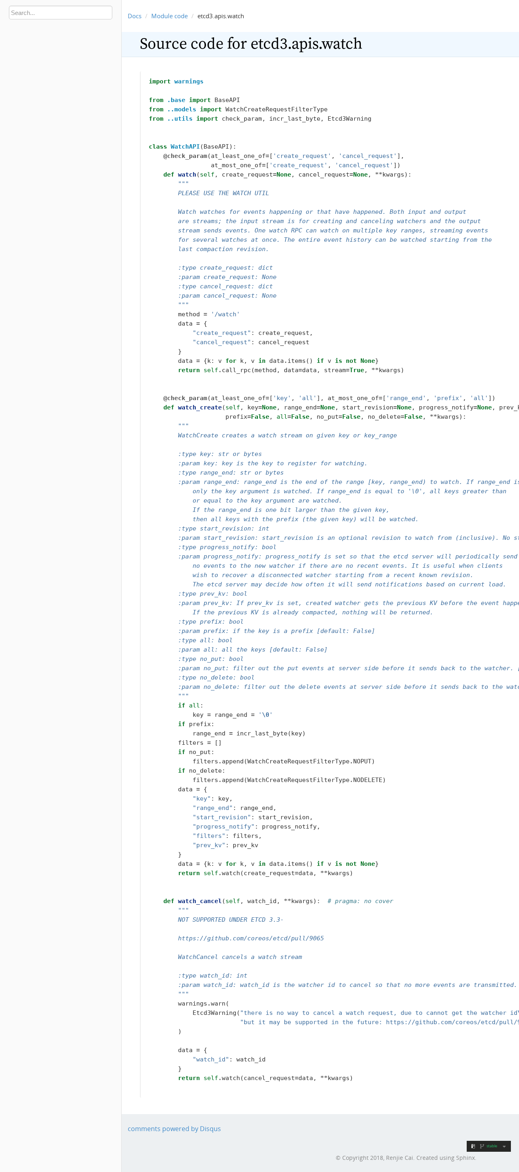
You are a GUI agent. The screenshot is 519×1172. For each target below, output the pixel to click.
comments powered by (174, 1128)
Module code (169, 16)
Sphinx (465, 1157)
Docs (135, 16)
